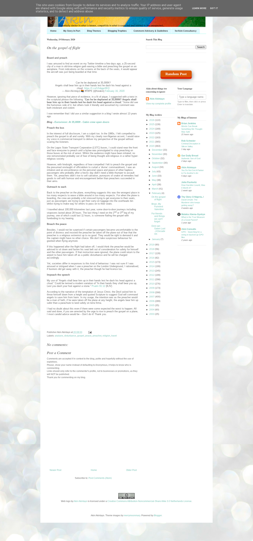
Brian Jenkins (188, 123)
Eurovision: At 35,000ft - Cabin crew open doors (81, 122)
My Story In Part (71, 31)
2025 (152, 124)
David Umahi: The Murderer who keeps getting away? (190, 202)
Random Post (176, 74)
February (157, 193)
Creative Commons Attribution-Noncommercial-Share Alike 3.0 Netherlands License (149, 501)
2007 (152, 296)
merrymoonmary (132, 515)
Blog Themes (94, 31)
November (157, 154)
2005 (152, 305)
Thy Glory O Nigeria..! (192, 197)
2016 (152, 258)
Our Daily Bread (189, 155)
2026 (152, 120)
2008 (152, 292)
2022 (152, 137)
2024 (152, 129)
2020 (152, 146)
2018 (152, 249)
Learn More (199, 8)
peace (88, 335)
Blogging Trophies (117, 31)
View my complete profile (158, 103)
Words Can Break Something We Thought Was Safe (191, 129)
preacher (97, 335)
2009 (152, 288)
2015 (152, 262)
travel (114, 335)
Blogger (158, 515)
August (155, 167)
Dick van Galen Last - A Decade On (158, 230)
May (154, 180)
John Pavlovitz (189, 182)
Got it (214, 8)
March (155, 188)
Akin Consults (188, 229)
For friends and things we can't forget (158, 217)
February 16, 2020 (114, 91)
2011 (152, 279)
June (154, 176)
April (154, 184)
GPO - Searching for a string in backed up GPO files (192, 235)
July (154, 171)
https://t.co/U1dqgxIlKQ (96, 88)
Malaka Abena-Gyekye (193, 214)
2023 (152, 133)
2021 (152, 141)
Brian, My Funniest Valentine (158, 207)
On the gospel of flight (63, 47)
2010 (152, 283)
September (158, 163)
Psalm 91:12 (98, 286)
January (156, 239)
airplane (59, 335)
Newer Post (55, 470)
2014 (152, 266)
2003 (152, 314)
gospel (80, 335)
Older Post (131, 470)
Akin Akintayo (157, 99)
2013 (152, 270)
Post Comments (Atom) (100, 478)
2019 (152, 244)
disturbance (70, 335)
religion (106, 335)
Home (53, 31)
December (157, 150)
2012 (152, 275)
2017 (152, 253)
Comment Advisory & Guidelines (151, 31)
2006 (152, 301)
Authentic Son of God (190, 158)
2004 (152, 309)
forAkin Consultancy (186, 31)
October (156, 158)
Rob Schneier (188, 141)
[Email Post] (89, 332)
